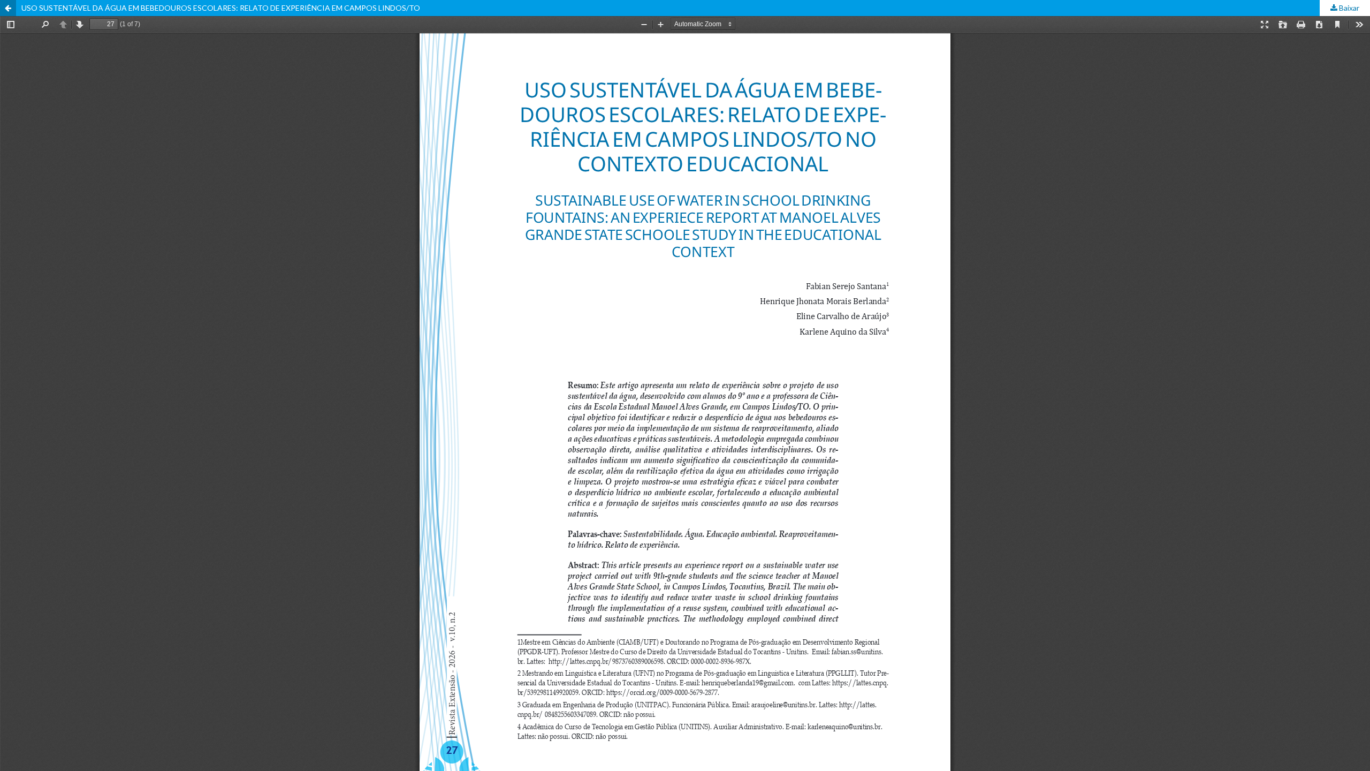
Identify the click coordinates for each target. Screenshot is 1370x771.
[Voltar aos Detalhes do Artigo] (8, 8)
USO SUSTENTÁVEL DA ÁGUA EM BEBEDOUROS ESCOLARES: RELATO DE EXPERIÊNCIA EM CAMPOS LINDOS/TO (220, 7)
